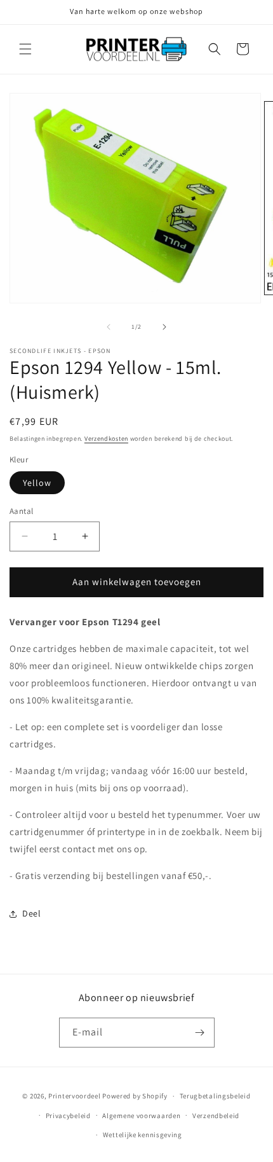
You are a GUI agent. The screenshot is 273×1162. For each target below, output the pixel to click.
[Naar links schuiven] (109, 327)
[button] (25, 49)
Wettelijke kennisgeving (142, 1134)
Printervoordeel (74, 1095)
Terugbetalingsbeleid (215, 1095)
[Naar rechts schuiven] (164, 327)
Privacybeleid (68, 1115)
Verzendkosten (106, 438)
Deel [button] (31, 913)
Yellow (37, 482)
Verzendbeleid (215, 1115)
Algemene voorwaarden (141, 1115)
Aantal (21, 511)
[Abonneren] (200, 1033)
